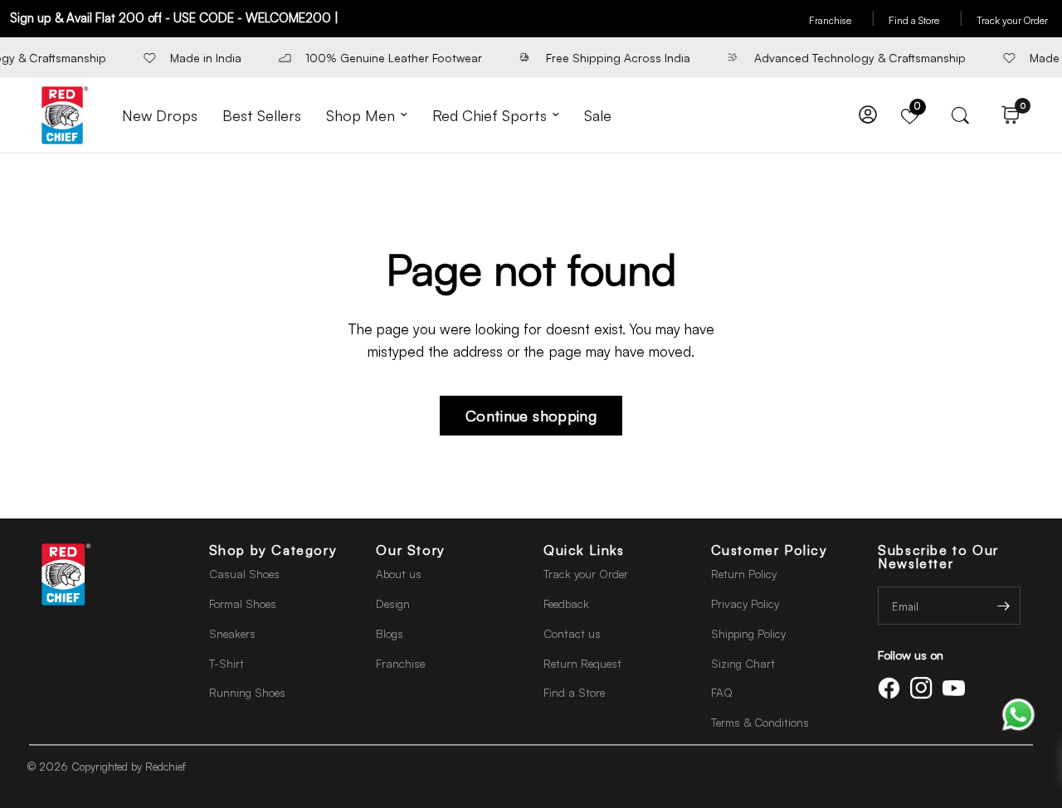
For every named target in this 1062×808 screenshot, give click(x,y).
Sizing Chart (743, 663)
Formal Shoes (242, 603)
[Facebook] (892, 687)
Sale (597, 115)
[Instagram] (924, 687)
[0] (1006, 115)
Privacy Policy (745, 603)
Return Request (582, 663)
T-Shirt (226, 663)
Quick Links (584, 550)
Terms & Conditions (760, 722)
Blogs (389, 633)
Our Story (410, 550)
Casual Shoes (244, 574)
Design (393, 603)
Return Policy (744, 574)
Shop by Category (273, 550)
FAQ (722, 692)
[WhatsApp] (1018, 713)
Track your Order (1012, 20)
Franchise (842, 20)
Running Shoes (247, 692)
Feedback (566, 603)
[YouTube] (957, 687)
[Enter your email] (1004, 606)
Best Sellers (261, 115)
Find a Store (926, 20)
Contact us (572, 633)
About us (398, 574)
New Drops (159, 115)
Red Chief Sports (489, 115)
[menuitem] (160, 115)
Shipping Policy (748, 633)
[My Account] (868, 115)
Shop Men (360, 115)
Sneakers (232, 633)
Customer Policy (769, 550)
